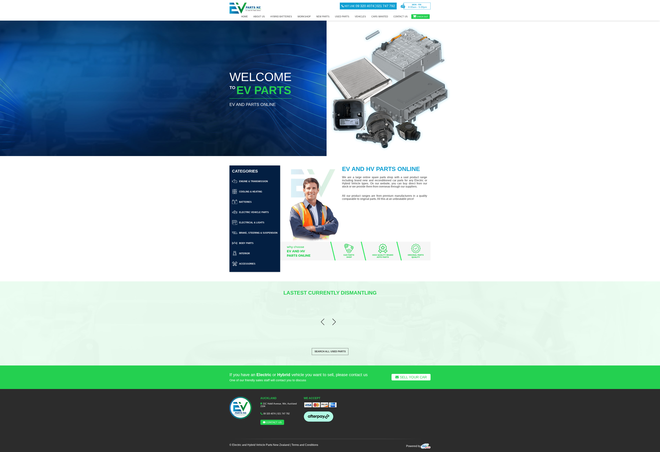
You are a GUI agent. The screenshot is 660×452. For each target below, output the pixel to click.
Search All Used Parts (330, 351)
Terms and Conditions (305, 444)
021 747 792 (283, 413)
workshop (304, 16)
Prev (324, 322)
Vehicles (360, 16)
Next (335, 322)
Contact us (400, 16)
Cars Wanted (379, 16)
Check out (422, 17)
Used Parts (342, 16)
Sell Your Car (413, 377)
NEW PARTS (322, 16)
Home (244, 16)
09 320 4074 (269, 413)
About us (259, 16)
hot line (349, 6)
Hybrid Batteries (281, 16)
